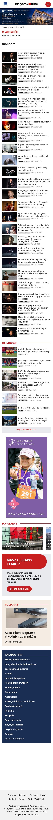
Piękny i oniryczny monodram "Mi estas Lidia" (33, 146)
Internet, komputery (15, 678)
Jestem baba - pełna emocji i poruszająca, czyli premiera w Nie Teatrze (33, 112)
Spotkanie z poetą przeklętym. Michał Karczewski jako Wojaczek (33, 214)
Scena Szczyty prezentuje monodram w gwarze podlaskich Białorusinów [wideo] (33, 308)
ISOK (30, 799)
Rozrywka (9, 715)
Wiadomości (19, 27)
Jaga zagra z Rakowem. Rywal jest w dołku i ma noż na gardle (34, 361)
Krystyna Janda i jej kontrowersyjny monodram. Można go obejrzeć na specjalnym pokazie (34, 181)
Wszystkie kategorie (14, 738)
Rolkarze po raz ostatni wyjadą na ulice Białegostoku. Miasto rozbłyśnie (33, 385)
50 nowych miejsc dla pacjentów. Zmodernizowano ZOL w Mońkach (33, 396)
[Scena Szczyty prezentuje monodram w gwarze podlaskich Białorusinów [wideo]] (9, 309)
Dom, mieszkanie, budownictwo (20, 664)
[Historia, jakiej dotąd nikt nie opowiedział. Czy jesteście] (9, 240)
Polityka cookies (36, 806)
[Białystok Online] (26, 4)
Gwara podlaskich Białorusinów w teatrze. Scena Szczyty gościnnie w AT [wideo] (34, 296)
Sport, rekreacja (13, 720)
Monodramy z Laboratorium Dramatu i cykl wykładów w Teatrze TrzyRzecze (34, 319)
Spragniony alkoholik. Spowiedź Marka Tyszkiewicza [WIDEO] (33, 203)
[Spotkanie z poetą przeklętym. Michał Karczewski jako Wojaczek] (9, 217)
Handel (8, 673)
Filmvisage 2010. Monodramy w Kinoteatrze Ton (32, 329)
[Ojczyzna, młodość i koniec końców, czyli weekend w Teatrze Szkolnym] (9, 137)
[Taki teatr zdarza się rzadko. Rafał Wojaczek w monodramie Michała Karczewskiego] (9, 229)
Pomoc (21, 799)
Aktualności (23, 378)
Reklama (9, 711)
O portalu (12, 795)
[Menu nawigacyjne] (48, 4)
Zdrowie (9, 734)
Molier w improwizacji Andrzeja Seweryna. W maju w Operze (32, 260)
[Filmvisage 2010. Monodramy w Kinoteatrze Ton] (9, 332)
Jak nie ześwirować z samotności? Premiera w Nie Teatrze (33, 88)
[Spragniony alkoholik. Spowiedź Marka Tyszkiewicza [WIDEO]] (9, 206)
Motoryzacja (11, 697)
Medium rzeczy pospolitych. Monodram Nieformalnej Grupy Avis (32, 273)
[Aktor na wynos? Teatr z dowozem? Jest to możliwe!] (9, 125)
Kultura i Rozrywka (24, 58)
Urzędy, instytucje (14, 729)
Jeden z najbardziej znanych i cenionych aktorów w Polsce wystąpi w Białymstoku (31, 66)
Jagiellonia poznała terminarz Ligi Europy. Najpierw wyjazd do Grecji (33, 350)
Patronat (34, 795)
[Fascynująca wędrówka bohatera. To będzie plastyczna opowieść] (9, 194)
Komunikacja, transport (16, 683)
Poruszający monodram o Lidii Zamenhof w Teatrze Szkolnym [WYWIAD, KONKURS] (32, 101)
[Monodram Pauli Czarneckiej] (9, 160)
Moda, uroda (11, 692)
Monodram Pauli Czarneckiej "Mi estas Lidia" (33, 157)
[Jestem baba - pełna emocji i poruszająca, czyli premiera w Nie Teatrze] (9, 114)
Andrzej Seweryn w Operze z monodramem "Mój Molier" (31, 249)
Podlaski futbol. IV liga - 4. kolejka (33, 408)
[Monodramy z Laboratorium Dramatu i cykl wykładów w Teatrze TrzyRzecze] (9, 321)
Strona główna (7, 27)
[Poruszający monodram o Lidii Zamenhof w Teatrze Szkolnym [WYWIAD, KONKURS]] (9, 102)
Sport (21, 354)
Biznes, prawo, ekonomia (17, 659)
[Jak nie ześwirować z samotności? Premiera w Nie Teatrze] (9, 91)
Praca (42, 795)
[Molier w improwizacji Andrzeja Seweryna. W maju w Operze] (9, 263)
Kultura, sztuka (12, 687)
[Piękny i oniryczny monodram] (9, 148)
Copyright (8, 809)
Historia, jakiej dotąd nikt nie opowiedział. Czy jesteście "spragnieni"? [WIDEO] (31, 239)
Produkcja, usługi (13, 706)
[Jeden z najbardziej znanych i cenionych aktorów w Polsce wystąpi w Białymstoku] (9, 68)
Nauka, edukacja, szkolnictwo (20, 701)
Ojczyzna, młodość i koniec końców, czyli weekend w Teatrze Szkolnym (33, 135)
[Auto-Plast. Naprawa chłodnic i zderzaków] (26, 618)
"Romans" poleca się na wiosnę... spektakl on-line (33, 169)
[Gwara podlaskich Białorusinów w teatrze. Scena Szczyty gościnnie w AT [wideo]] (9, 298)
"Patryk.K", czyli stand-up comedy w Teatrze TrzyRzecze (33, 283)
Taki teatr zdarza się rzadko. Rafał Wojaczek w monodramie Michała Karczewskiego (33, 227)
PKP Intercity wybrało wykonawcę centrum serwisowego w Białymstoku (33, 373)
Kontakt (12, 799)
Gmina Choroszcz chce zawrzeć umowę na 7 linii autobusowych (32, 419)
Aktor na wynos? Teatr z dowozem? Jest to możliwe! (34, 123)
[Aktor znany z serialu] (9, 57)
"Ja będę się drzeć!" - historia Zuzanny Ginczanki (31, 77)
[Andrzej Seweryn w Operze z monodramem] (9, 252)
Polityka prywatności (18, 806)
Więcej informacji (13, 642)
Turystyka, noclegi (14, 724)
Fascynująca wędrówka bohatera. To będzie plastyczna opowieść (33, 191)
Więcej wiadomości (24, 430)
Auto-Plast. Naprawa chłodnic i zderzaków (20, 634)
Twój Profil (39, 799)
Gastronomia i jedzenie (16, 669)
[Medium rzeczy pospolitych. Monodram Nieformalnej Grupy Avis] (9, 275)
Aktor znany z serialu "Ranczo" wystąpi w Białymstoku (32, 54)
